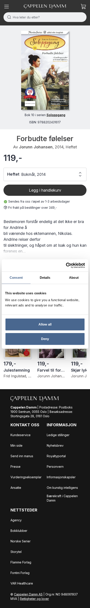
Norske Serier (20, 541)
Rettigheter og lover (34, 599)
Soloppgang (56, 115)
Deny (45, 339)
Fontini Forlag (19, 573)
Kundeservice (20, 435)
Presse (15, 466)
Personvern (55, 466)
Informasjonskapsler (61, 477)
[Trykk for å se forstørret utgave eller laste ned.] (45, 70)
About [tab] (74, 277)
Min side (16, 445)
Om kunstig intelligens (62, 487)
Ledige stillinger (58, 435)
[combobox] (45, 17)
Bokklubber (18, 530)
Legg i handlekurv (45, 190)
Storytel (16, 552)
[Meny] (6, 7)
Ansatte (15, 487)
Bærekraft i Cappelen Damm (62, 498)
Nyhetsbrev (55, 445)
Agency (16, 520)
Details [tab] (45, 277)
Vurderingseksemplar (26, 477)
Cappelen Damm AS (28, 594)
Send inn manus (21, 456)
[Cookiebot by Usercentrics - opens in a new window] (66, 265)
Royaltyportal (56, 456)
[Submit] (8, 17)
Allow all (45, 324)
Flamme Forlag (20, 562)
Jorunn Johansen (36, 147)
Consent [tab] (16, 277)
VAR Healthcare (21, 583)
